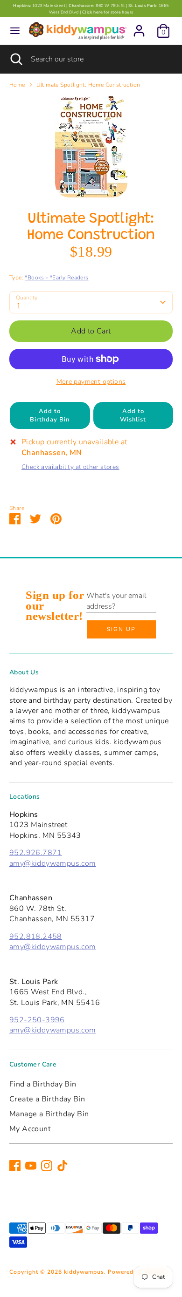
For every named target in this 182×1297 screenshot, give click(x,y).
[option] (91, 146)
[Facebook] (15, 1165)
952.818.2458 (35, 936)
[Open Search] (15, 59)
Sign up (121, 629)
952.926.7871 (35, 853)
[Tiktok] (62, 1165)
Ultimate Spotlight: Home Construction (88, 84)
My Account (30, 1129)
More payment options (91, 381)
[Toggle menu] (15, 30)
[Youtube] (30, 1165)
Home (17, 84)
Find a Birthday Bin (43, 1084)
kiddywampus (84, 1272)
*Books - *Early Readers (56, 277)
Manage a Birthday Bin (49, 1114)
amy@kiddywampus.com (52, 863)
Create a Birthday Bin (47, 1099)
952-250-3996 (37, 1020)
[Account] (139, 26)
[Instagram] (46, 1165)
